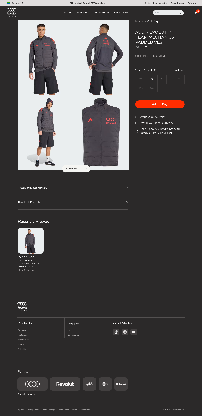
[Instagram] (125, 332)
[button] (67, 12)
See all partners (26, 394)
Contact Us (73, 335)
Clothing (152, 21)
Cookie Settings (48, 410)
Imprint (20, 410)
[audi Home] (11, 12)
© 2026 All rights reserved (174, 409)
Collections (22, 349)
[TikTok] (116, 332)
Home (139, 21)
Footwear (22, 335)
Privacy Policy (33, 410)
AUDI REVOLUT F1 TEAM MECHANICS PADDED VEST (29, 264)
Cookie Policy (63, 410)
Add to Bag (160, 104)
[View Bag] (195, 12)
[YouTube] (133, 332)
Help (70, 330)
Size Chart (179, 70)
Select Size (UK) (145, 70)
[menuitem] (67, 12)
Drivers (20, 344)
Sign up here (165, 133)
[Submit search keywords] (179, 12)
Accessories (23, 340)
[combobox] (168, 12)
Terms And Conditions (81, 410)
